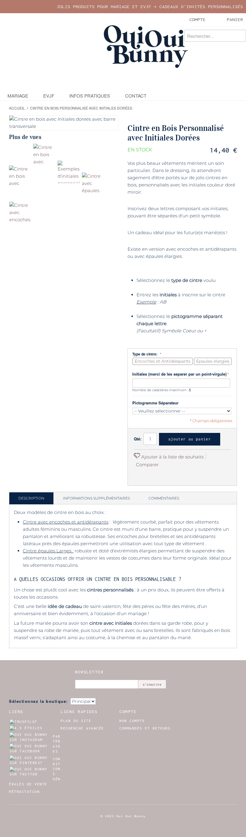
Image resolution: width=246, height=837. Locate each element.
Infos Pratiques (89, 95)
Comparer (147, 464)
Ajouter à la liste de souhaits (172, 457)
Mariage (18, 95)
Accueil (17, 107)
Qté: (137, 439)
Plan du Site (76, 721)
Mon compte (132, 721)
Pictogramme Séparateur (155, 403)
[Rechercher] (240, 36)
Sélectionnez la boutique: (38, 701)
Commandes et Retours (144, 728)
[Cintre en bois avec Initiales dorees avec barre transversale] (44, 155)
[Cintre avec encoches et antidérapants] (20, 213)
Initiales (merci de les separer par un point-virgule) (179, 374)
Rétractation (24, 791)
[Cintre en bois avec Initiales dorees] (20, 176)
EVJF (48, 95)
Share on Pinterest (140, 475)
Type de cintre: (145, 354)
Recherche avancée (82, 728)
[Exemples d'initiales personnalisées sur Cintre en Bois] (68, 171)
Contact (135, 95)
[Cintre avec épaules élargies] (93, 183)
